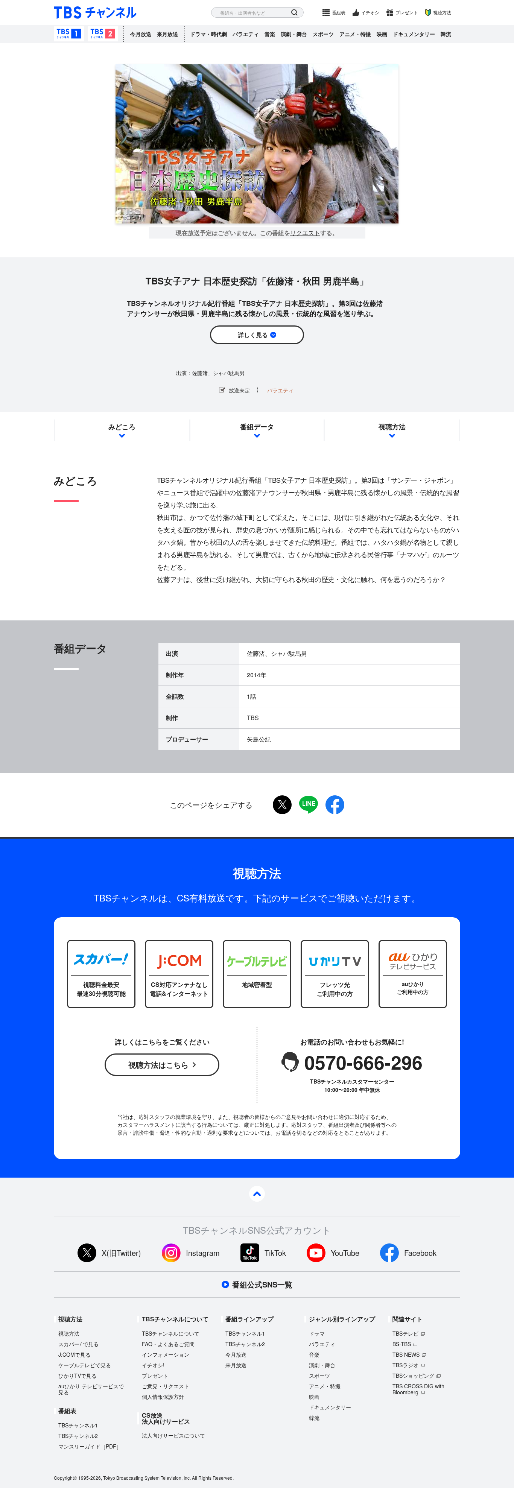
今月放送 (140, 34)
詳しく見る (253, 334)
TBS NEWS (406, 1354)
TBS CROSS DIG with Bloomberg (418, 1389)
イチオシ (370, 12)
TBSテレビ (405, 1333)
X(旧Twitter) (121, 1252)
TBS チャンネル (95, 12)
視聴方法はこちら (158, 1064)
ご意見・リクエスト (165, 1386)
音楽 (270, 34)
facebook (334, 804)
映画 (382, 34)
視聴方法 (442, 12)
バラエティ (246, 34)
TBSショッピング (413, 1375)
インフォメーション (165, 1354)
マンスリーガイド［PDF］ (90, 1446)
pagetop (257, 1194)
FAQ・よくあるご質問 (168, 1344)
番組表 (338, 12)
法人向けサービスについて (173, 1435)
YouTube (345, 1252)
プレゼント (406, 12)
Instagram (203, 1252)
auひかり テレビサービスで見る (91, 1389)
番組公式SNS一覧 (262, 1284)
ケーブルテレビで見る (84, 1365)
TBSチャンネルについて (170, 1333)
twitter (282, 804)
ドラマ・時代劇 (208, 34)
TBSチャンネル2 (103, 33)
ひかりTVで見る (77, 1375)
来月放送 (167, 34)
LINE (308, 804)
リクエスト (305, 233)
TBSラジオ (405, 1365)
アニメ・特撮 (355, 34)
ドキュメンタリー (414, 34)
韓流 (446, 34)
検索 (294, 12)
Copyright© (65, 1477)
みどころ (121, 427)
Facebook (420, 1252)
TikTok (275, 1252)
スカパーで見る (78, 1344)
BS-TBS (401, 1344)
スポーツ (323, 34)
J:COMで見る (74, 1354)
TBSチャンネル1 (69, 33)
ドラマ (317, 1333)
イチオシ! (153, 1365)
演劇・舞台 (294, 34)
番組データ (257, 427)
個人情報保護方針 (163, 1396)
